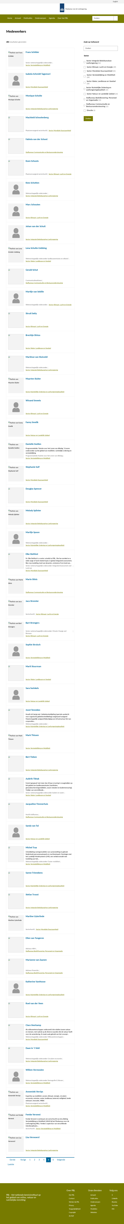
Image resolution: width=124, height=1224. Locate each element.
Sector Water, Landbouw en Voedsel (101, 82)
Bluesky (114, 1202)
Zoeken (88, 119)
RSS (113, 1209)
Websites (93, 1212)
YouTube (115, 1205)
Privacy (71, 1205)
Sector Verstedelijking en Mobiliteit (101, 76)
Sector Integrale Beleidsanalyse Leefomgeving (99, 62)
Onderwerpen (40, 18)
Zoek (116, 18)
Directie (91, 110)
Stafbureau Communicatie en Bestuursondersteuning (98, 105)
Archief (71, 1216)
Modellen (93, 1209)
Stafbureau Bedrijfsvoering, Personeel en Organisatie (101, 99)
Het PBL (71, 1195)
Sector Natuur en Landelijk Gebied (102, 94)
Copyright (72, 1212)
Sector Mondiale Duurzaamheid (101, 71)
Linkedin (115, 1199)
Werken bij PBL (74, 1202)
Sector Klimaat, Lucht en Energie (101, 67)
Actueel (18, 18)
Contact (71, 1199)
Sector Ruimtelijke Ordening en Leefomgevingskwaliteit (98, 89)
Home (9, 18)
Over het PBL (63, 18)
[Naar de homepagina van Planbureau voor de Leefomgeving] (62, 8)
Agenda (52, 18)
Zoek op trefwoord (91, 42)
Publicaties (28, 18)
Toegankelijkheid (74, 1209)
